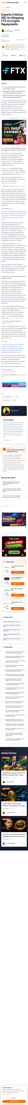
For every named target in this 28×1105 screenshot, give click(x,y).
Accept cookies (14, 1101)
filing (9, 153)
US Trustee (17, 243)
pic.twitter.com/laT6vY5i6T (8, 371)
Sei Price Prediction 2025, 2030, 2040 (11, 621)
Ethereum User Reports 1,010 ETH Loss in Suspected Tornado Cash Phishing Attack (14, 720)
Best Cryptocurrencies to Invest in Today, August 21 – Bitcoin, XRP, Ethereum (14, 702)
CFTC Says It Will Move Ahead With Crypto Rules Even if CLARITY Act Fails (14, 711)
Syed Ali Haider (8, 420)
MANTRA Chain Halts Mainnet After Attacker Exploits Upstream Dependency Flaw (15, 706)
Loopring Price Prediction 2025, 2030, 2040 (11, 635)
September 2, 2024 (19, 186)
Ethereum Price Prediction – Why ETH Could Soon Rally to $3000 (15, 729)
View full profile (7, 440)
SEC (15, 400)
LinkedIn (24, 55)
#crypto (3, 172)
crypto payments (8, 396)
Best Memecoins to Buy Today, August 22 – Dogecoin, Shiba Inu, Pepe (15, 666)
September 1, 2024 (6, 323)
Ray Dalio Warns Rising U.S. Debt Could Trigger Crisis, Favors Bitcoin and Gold (13, 679)
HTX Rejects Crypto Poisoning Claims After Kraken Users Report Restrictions (14, 739)
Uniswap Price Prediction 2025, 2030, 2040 (11, 626)
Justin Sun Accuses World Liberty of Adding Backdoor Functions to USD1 (11, 496)
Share (15, 55)
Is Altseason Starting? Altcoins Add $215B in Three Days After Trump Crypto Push (11, 483)
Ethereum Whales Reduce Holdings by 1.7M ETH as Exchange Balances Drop (14, 693)
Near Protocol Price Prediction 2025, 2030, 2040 (11, 630)
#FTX (13, 172)
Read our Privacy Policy (7, 1094)
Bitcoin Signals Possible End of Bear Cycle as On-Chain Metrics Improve (15, 688)
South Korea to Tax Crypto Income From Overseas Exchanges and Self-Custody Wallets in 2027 (14, 734)
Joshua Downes (5, 36)
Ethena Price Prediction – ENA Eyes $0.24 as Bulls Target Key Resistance (14, 697)
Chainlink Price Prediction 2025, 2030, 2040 (12, 639)
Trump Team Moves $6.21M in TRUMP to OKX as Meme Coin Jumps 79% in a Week (12, 490)
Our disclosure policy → (21, 39)
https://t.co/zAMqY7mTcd (16, 318)
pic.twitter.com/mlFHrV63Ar (8, 183)
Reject (14, 1098)
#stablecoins (20, 174)
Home (2, 7)
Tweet (6, 55)
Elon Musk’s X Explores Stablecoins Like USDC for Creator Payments (15, 715)
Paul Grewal (6, 400)
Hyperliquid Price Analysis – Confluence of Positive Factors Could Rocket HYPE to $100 (15, 724)
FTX (17, 396)
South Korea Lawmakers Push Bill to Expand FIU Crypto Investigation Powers (14, 684)
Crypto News (8, 7)
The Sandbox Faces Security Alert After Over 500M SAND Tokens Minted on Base (15, 670)
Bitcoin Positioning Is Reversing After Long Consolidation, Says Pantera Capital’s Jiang (14, 675)
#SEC (7, 168)
